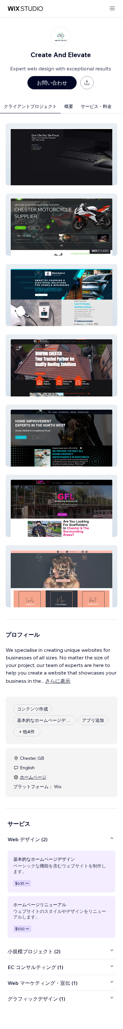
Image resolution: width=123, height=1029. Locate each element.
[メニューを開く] (112, 8)
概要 (68, 106)
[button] (61, 154)
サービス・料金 (96, 106)
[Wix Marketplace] (25, 8)
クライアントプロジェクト (30, 106)
